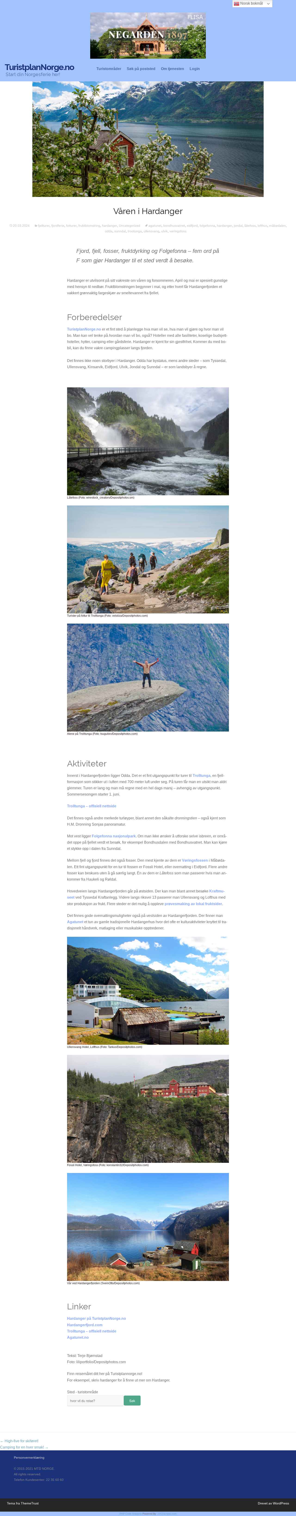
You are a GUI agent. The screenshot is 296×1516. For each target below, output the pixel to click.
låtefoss (250, 225)
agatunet (154, 225)
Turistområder (108, 69)
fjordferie (57, 225)
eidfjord (192, 225)
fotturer (71, 225)
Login (195, 69)
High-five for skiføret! (19, 1441)
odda (108, 231)
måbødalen (277, 225)
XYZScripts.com (167, 1513)
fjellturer (43, 225)
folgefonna (207, 225)
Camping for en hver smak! (24, 1447)
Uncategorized (129, 225)
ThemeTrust (30, 1503)
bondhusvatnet (174, 225)
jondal (238, 225)
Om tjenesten (172, 69)
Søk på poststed (141, 69)
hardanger (109, 225)
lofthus (262, 225)
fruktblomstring (89, 225)
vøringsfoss (178, 231)
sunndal (120, 231)
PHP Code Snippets (131, 1513)
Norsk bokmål (251, 3)
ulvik (164, 231)
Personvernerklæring (29, 1457)
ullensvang (151, 231)
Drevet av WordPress (273, 1503)
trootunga (135, 231)
